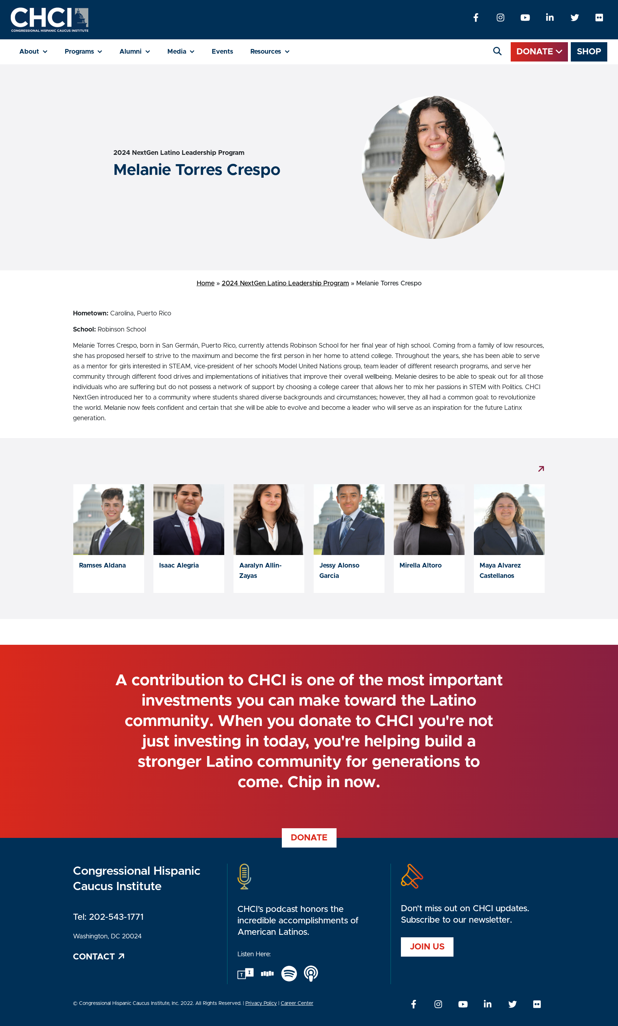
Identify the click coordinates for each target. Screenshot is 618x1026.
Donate (536, 52)
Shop (589, 52)
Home (206, 283)
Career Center (297, 1003)
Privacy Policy (261, 1003)
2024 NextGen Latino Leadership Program (285, 283)
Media (185, 51)
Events (222, 52)
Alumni (139, 51)
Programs (88, 51)
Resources (274, 51)
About (37, 51)
